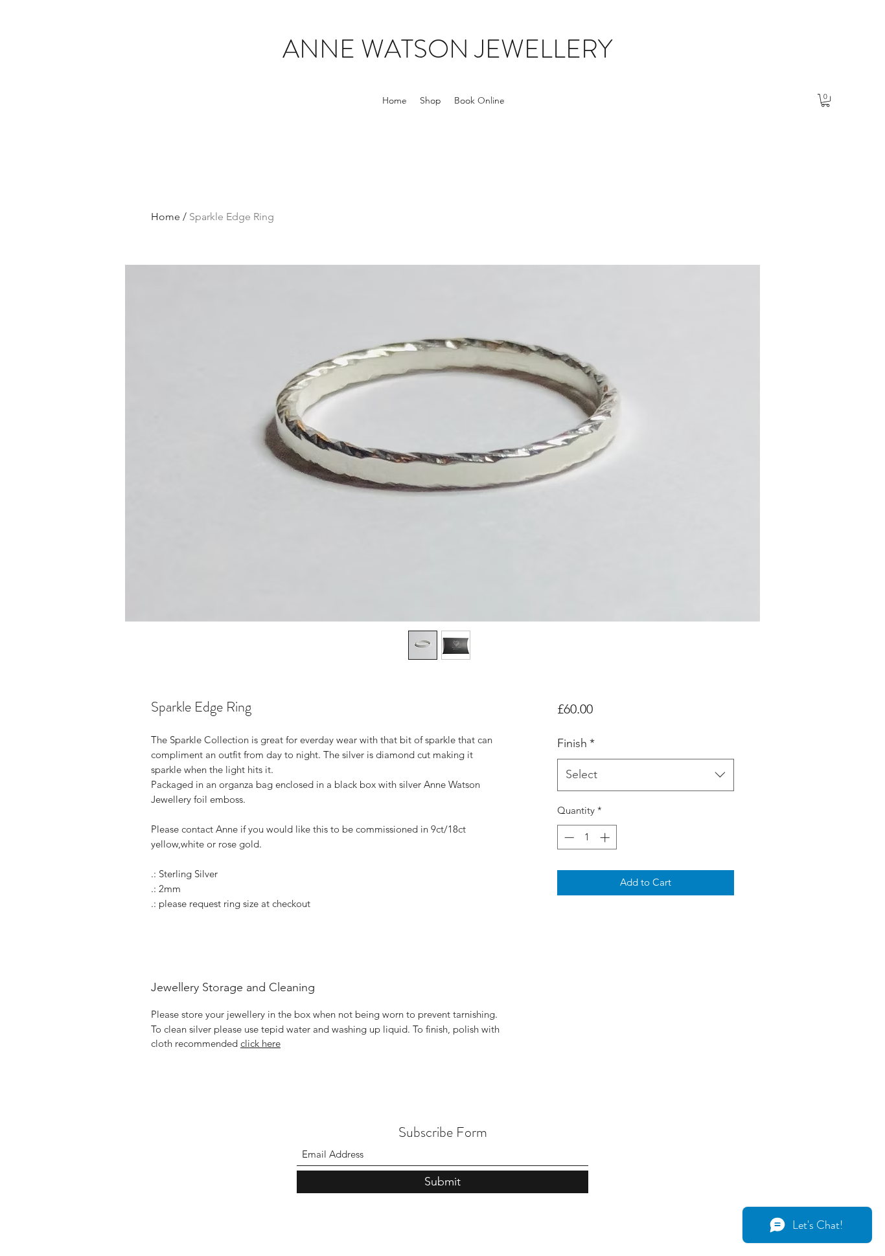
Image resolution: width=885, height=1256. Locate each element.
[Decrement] (568, 837)
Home (165, 216)
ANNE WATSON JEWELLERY (447, 48)
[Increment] (606, 837)
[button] (825, 100)
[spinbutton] (586, 837)
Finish (576, 743)
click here (260, 1043)
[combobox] (645, 775)
